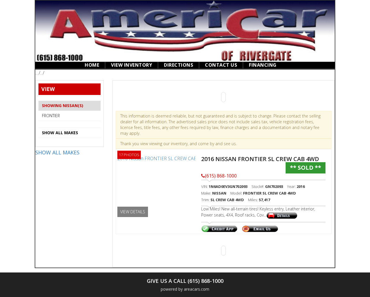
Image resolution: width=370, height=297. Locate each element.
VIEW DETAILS (132, 211)
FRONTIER (51, 115)
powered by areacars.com (185, 289)
